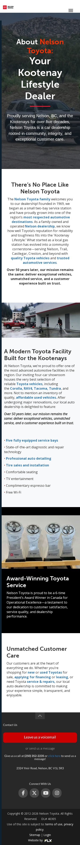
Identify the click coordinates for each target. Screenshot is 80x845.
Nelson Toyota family (32, 199)
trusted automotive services (46, 260)
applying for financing (32, 677)
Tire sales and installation (27, 465)
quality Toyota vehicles (30, 258)
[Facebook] (23, 793)
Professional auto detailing (28, 458)
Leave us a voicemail (40, 737)
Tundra (54, 388)
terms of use (53, 824)
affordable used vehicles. (36, 397)
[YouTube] (45, 793)
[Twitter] (34, 793)
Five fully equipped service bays (32, 440)
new (31, 672)
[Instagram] (57, 793)
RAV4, (28, 388)
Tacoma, (40, 388)
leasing (62, 677)
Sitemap (34, 835)
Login (47, 835)
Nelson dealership (40, 226)
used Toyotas (51, 672)
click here (54, 756)
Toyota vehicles (29, 384)
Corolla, (16, 388)
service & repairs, (41, 681)
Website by (35, 840)
